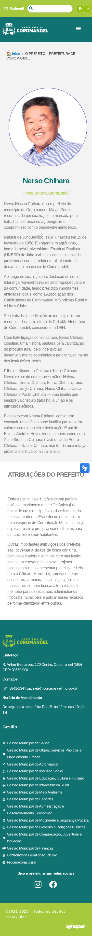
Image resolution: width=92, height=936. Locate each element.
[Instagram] (87, 9)
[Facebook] (80, 9)
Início (13, 54)
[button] (78, 28)
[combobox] (50, 9)
